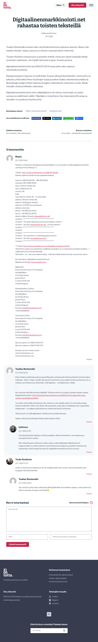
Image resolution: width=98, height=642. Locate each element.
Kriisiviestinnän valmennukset (61, 575)
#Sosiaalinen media (55, 111)
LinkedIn (58, 118)
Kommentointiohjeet (80, 503)
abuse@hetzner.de (42, 216)
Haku (59, 5)
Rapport (55, 600)
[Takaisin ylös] (49, 614)
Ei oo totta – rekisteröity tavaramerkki (77, 131)
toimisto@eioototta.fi (11, 600)
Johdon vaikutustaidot (58, 578)
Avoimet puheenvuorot (58, 582)
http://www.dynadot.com (36, 262)
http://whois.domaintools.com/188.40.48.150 (40, 173)
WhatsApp (69, 118)
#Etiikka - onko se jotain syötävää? (36, 111)
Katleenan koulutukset (59, 570)
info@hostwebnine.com (31, 308)
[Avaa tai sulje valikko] (91, 5)
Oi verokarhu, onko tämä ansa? (18, 131)
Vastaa (89, 359)
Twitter (48, 118)
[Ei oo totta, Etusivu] (7, 5)
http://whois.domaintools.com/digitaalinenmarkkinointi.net (46, 246)
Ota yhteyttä (77, 5)
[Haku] (64, 630)
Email (80, 118)
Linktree (55, 603)
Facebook (37, 118)
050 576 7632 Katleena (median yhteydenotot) (22, 597)
